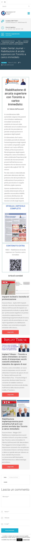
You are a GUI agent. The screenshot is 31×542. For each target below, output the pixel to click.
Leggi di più (26, 539)
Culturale (4, 62)
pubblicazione (13, 477)
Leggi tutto (10, 332)
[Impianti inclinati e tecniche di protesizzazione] (15, 287)
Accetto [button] (19, 539)
